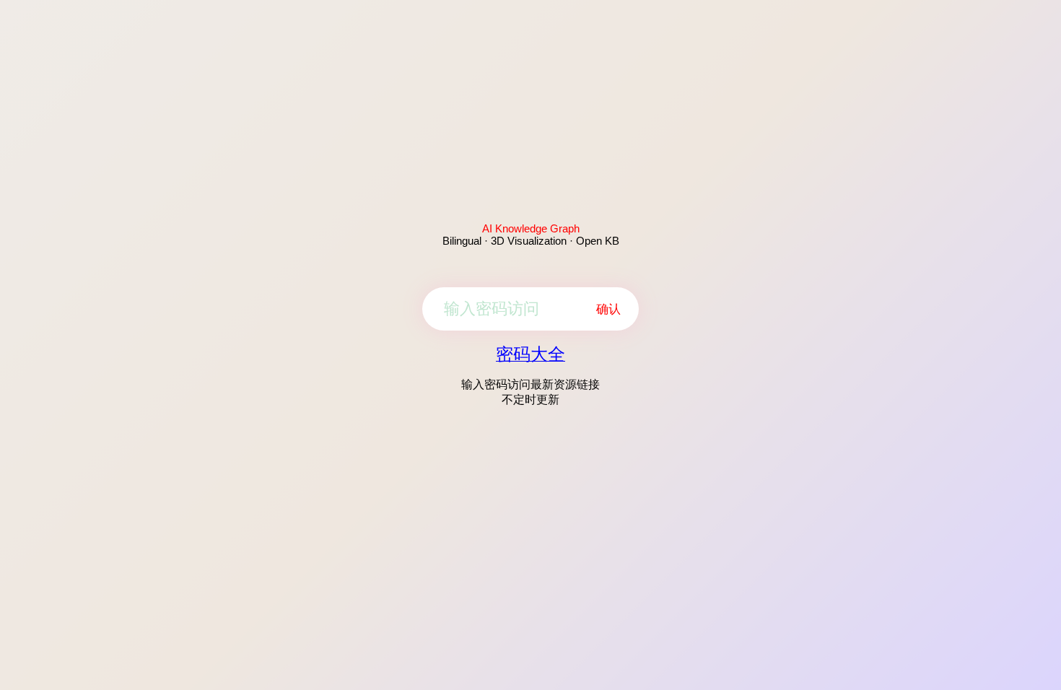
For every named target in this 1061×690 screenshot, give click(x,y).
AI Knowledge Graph (531, 228)
